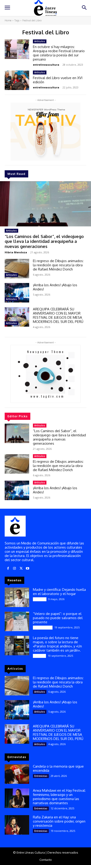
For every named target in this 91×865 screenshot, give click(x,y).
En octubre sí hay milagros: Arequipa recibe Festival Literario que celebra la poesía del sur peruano (59, 53)
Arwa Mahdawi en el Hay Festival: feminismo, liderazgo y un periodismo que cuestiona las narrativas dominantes (59, 796)
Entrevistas (40, 776)
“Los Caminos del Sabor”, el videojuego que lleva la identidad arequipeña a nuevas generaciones (44, 241)
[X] (21, 568)
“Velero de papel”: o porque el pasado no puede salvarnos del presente (58, 617)
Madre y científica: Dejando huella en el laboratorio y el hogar (59, 591)
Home (8, 20)
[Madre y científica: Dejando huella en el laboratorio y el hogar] (17, 597)
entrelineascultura (46, 64)
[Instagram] (14, 568)
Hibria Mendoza (16, 252)
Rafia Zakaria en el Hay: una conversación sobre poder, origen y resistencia (59, 821)
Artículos (11, 230)
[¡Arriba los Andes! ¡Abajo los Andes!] (17, 292)
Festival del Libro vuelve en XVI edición (57, 80)
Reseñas (39, 655)
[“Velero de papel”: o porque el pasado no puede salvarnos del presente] (17, 621)
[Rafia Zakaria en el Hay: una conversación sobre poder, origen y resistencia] (17, 825)
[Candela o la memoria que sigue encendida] (17, 774)
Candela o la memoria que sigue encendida (58, 768)
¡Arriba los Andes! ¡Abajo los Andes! (55, 287)
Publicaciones (42, 627)
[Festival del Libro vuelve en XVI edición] (17, 80)
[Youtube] (27, 568)
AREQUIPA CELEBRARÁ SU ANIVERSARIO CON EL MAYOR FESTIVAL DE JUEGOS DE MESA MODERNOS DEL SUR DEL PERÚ (58, 315)
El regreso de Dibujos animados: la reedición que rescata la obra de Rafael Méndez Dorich (58, 265)
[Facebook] (8, 568)
